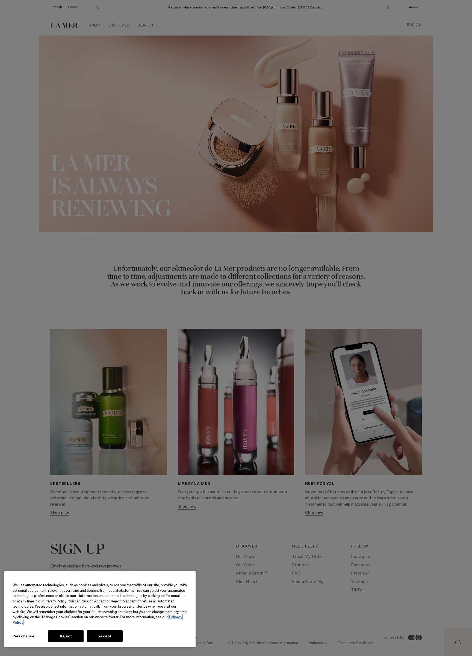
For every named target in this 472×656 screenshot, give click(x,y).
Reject (66, 636)
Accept (104, 636)
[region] (100, 609)
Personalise (23, 636)
